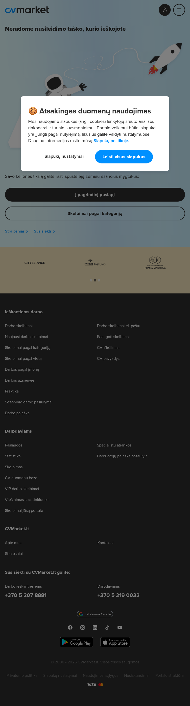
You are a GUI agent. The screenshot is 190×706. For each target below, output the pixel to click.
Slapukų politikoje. (111, 140)
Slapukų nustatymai (64, 156)
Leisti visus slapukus (123, 156)
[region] (95, 133)
